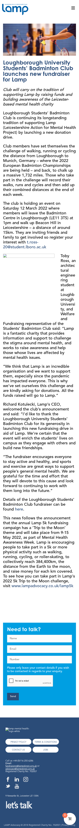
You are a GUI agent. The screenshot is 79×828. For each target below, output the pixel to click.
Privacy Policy (68, 825)
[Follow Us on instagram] (25, 779)
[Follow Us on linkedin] (16, 779)
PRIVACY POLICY (18, 742)
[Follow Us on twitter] (7, 786)
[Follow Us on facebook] (7, 779)
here (19, 509)
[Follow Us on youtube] (16, 786)
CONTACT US (18, 750)
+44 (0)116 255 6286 (23, 761)
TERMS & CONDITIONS (46, 742)
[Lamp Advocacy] (14, 11)
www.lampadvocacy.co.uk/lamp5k (42, 586)
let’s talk (18, 806)
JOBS (45, 750)
